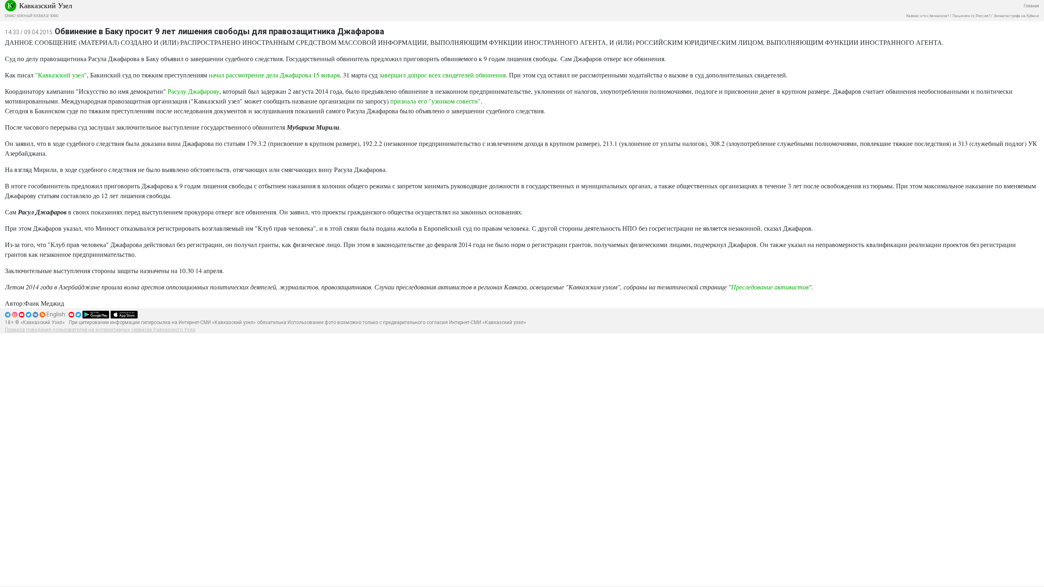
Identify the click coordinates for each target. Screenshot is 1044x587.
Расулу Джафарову (193, 91)
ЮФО (54, 16)
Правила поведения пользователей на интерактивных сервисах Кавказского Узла (100, 330)
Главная (1031, 6)
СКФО (9, 16)
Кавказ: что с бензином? (927, 16)
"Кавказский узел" (61, 75)
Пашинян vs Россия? (971, 16)
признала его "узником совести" (435, 101)
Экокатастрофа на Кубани (1016, 16)
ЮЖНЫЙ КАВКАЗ (32, 16)
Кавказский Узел (45, 5)
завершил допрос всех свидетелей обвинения (442, 75)
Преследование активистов (770, 286)
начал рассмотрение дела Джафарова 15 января (274, 75)
